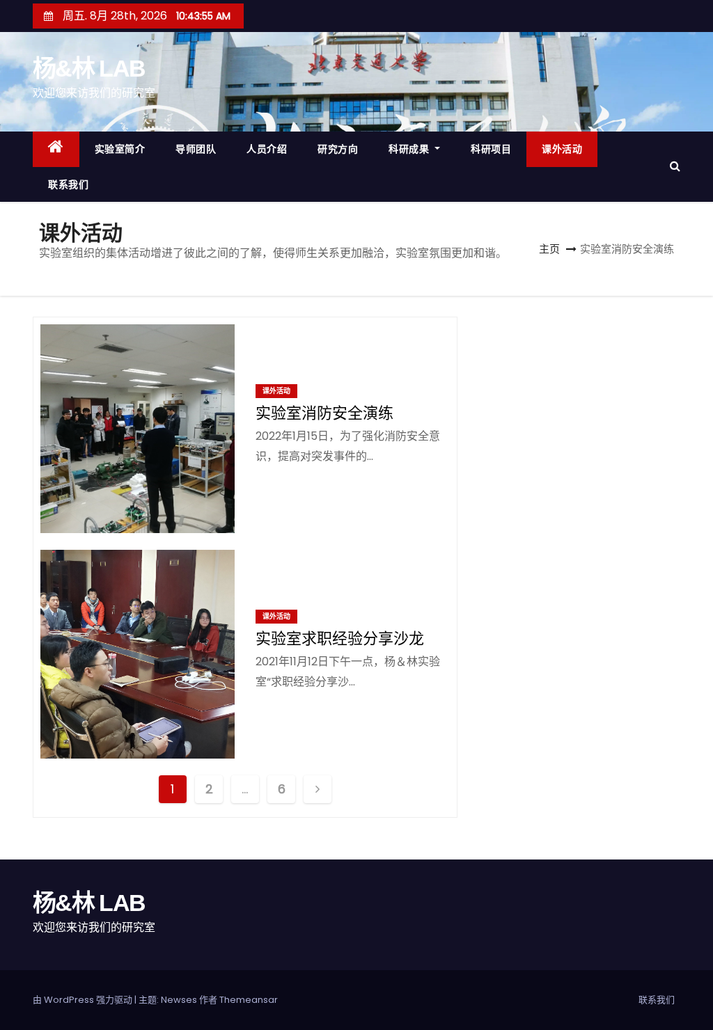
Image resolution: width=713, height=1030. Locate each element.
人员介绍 (266, 149)
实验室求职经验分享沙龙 (340, 638)
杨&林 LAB (89, 68)
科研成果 (410, 149)
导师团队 (195, 149)
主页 (549, 248)
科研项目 (491, 149)
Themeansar (248, 999)
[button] (675, 166)
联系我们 (68, 184)
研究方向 (338, 149)
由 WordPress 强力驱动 (83, 999)
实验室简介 (120, 149)
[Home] (56, 149)
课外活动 (562, 149)
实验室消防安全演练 (324, 413)
